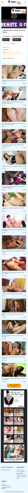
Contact (3, 484)
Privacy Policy (20, 473)
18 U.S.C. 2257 (20, 470)
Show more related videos (14, 385)
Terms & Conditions (21, 471)
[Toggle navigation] (3, 2)
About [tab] (6, 43)
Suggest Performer (5, 485)
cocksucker (8, 52)
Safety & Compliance (21, 476)
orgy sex (12, 54)
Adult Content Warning (22, 475)
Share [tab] (13, 43)
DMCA (18, 478)
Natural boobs (6, 54)
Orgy (9, 49)
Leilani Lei (8, 47)
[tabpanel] (14, 53)
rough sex (16, 54)
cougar (12, 52)
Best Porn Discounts (6, 470)
